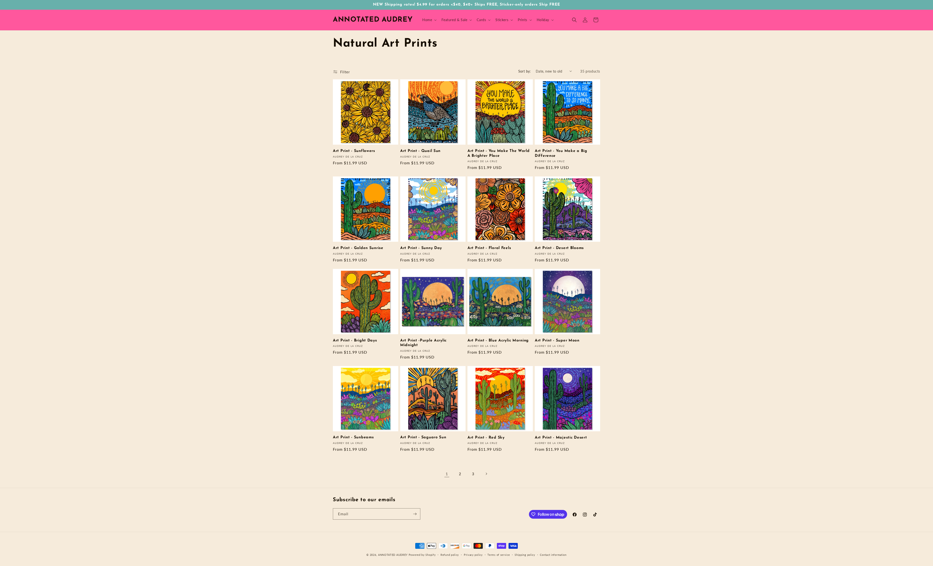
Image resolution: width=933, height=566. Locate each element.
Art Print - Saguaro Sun (423, 437)
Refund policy (450, 554)
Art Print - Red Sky (486, 438)
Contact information (553, 554)
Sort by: (524, 71)
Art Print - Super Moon (557, 340)
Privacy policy (473, 554)
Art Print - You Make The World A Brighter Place (498, 153)
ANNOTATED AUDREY (393, 554)
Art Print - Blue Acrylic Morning (498, 340)
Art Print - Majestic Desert (561, 438)
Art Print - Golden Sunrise (358, 248)
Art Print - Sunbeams (353, 437)
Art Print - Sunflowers (354, 151)
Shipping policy (525, 554)
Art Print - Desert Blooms (559, 248)
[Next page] (486, 473)
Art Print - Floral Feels (489, 248)
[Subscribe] (414, 514)
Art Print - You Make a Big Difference (561, 153)
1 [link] (447, 473)
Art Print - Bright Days (355, 340)
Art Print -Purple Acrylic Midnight (423, 343)
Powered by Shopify (422, 554)
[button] (429, 20)
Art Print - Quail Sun (420, 151)
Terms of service (498, 554)
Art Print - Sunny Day (421, 248)
